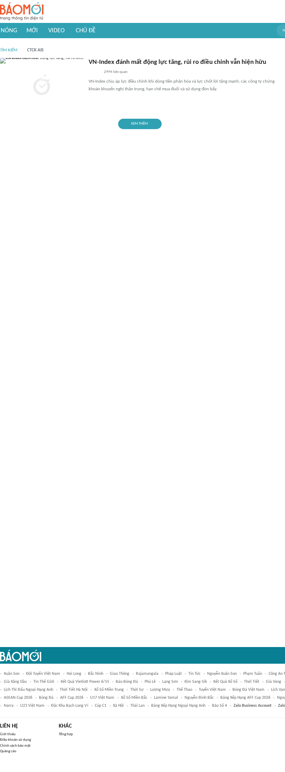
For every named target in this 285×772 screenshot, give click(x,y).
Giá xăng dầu (15, 682)
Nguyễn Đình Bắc (199, 698)
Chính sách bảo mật (15, 746)
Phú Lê (150, 682)
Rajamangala (147, 674)
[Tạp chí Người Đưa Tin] (94, 72)
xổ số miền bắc (134, 698)
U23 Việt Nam (32, 706)
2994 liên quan (116, 72)
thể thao (184, 690)
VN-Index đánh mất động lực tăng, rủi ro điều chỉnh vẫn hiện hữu (177, 62)
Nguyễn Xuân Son (222, 674)
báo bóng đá (127, 682)
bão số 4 (219, 706)
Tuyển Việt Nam (212, 690)
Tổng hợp (66, 734)
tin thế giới (43, 682)
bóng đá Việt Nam (248, 690)
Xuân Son (11, 674)
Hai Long (74, 674)
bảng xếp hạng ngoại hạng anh (178, 706)
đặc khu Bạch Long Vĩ (69, 706)
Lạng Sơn (170, 682)
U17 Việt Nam (102, 698)
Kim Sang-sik (196, 682)
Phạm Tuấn (252, 674)
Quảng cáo (8, 751)
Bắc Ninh (95, 674)
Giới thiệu (8, 734)
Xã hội (118, 706)
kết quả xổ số (225, 682)
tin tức (194, 674)
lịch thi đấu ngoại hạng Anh (28, 690)
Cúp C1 (100, 706)
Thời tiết (251, 682)
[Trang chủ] (21, 11)
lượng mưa (160, 690)
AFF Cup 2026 (71, 698)
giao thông (119, 674)
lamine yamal (166, 698)
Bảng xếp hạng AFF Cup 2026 (245, 698)
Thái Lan (137, 706)
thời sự (137, 690)
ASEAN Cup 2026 (18, 698)
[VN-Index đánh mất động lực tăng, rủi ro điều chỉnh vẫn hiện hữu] (41, 86)
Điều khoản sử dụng (15, 740)
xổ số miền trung (109, 690)
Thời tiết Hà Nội (74, 690)
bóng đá (46, 698)
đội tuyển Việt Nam (43, 674)
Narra (9, 706)
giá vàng (273, 682)
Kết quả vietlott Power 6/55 (85, 682)
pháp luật (173, 674)
